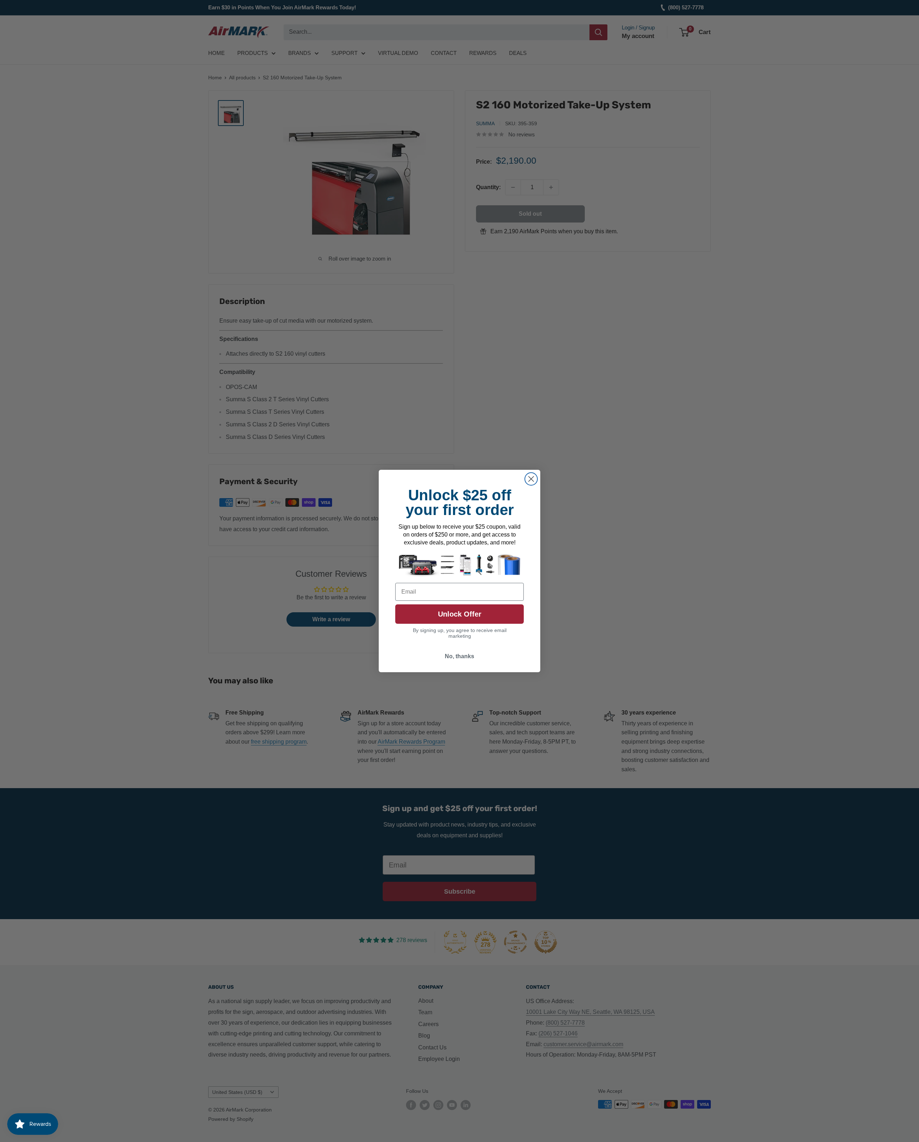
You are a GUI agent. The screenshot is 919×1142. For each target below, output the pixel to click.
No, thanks (459, 656)
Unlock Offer (459, 614)
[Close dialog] (531, 479)
